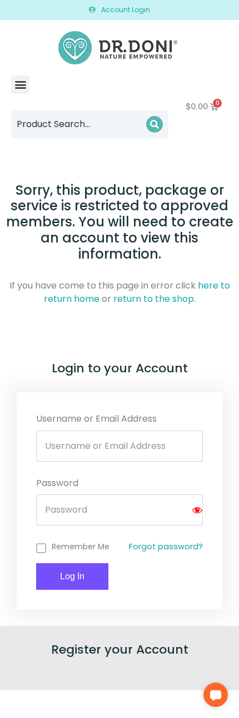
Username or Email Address (96, 418)
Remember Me (80, 546)
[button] (20, 84)
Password (57, 483)
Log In (72, 576)
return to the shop (153, 298)
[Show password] (197, 509)
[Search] (154, 124)
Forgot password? (166, 546)
